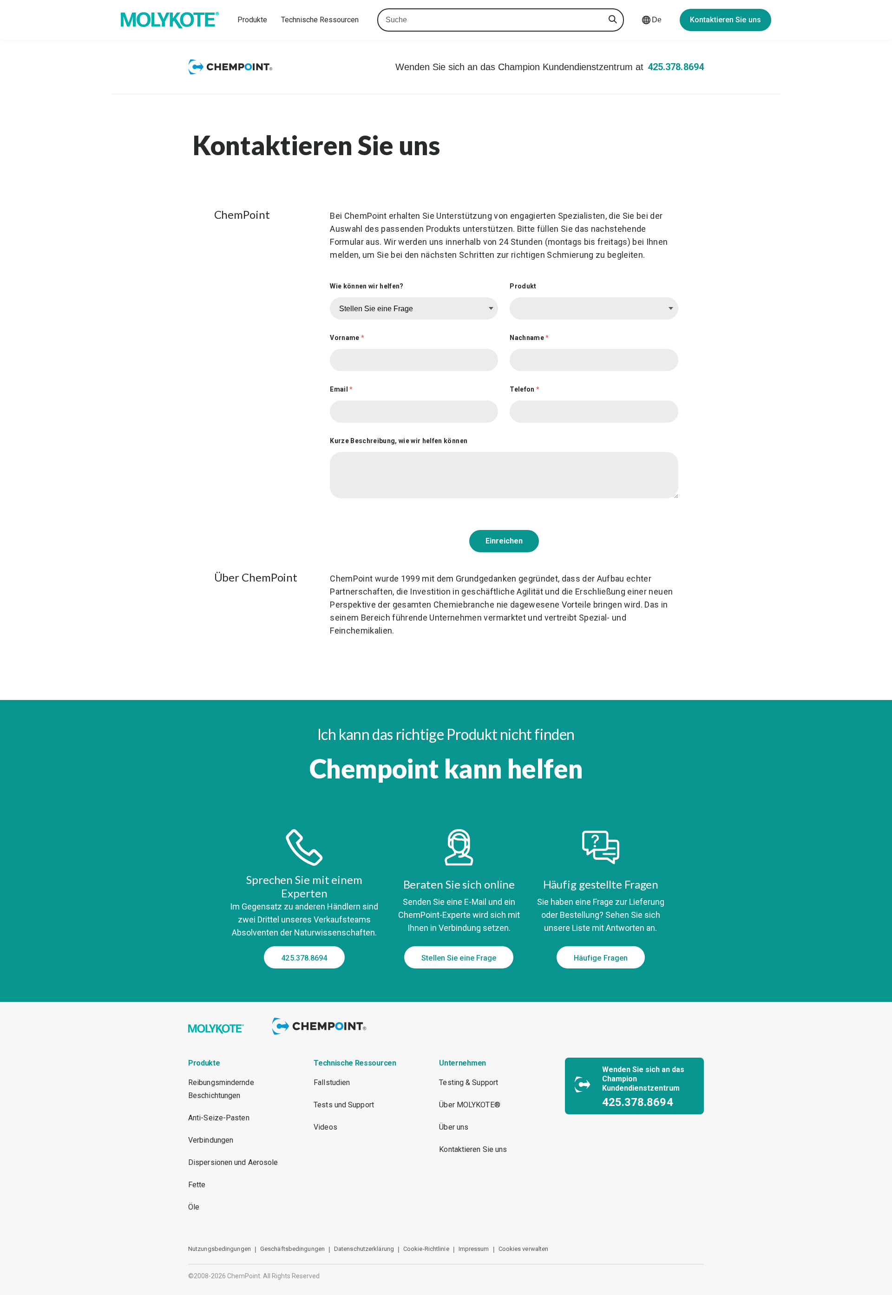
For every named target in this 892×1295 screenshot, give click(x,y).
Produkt (523, 286)
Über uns (453, 1127)
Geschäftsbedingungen (292, 1248)
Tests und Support (344, 1104)
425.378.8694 (676, 66)
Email (341, 389)
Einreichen (504, 540)
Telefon (524, 389)
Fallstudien (332, 1082)
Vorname (347, 337)
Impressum (474, 1248)
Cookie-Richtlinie (426, 1248)
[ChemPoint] (321, 1036)
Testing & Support (468, 1082)
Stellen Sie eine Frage (458, 958)
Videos (325, 1127)
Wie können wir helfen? (366, 286)
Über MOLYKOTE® (469, 1104)
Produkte (252, 19)
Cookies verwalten (523, 1248)
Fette (197, 1184)
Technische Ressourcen (320, 19)
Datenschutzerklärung (364, 1248)
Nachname (529, 337)
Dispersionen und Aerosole (233, 1162)
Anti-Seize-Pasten (218, 1117)
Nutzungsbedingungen (219, 1248)
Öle (193, 1207)
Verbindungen (210, 1140)
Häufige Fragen (601, 958)
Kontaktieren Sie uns (725, 19)
